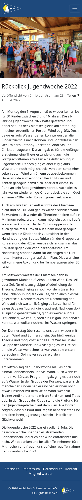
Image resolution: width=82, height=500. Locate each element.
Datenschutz (52, 469)
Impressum (31, 469)
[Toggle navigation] (74, 8)
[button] (73, 95)
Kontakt (71, 469)
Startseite (12, 469)
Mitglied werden (41, 473)
